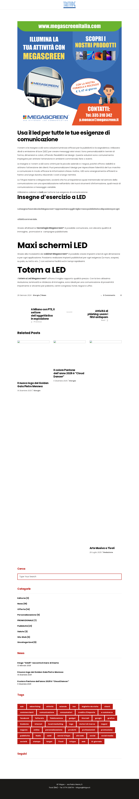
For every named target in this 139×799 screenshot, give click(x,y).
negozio (24, 730)
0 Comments (109, 295)
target (49, 741)
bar (74, 706)
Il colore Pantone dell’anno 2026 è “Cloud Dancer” (68, 373)
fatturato (39, 718)
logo (71, 724)
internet (38, 724)
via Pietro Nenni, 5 (74, 784)
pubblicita (25, 736)
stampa (36, 741)
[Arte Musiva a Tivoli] (106, 442)
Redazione (108, 552)
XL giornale (96, 741)
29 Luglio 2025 (96, 552)
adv (22, 706)
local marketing (55, 724)
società (23, 741)
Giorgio (36, 295)
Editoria (21, 598)
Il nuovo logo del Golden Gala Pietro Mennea (32, 384)
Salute (20, 631)
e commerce (107, 712)
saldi (49, 736)
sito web (80, 736)
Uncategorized (25, 642)
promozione (106, 730)
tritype (72, 741)
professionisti (88, 730)
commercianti (27, 712)
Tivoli (60, 741)
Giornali (85, 718)
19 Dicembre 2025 (24, 390)
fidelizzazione (56, 718)
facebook (24, 718)
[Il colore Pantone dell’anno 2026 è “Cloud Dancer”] (69, 353)
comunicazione (47, 712)
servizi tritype (63, 736)
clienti (107, 706)
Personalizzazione (26, 614)
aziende (63, 706)
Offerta (21, 609)
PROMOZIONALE (25, 620)
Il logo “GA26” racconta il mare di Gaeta (38, 663)
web (83, 741)
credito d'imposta (86, 712)
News (43, 295)
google (98, 718)
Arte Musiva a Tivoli (102, 548)
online (36, 730)
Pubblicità (22, 626)
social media (107, 736)
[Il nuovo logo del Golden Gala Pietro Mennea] (33, 359)
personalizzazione (53, 730)
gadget (72, 718)
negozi (104, 724)
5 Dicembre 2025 (60, 381)
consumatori (66, 712)
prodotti (72, 730)
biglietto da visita (90, 706)
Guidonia (24, 724)
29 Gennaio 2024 (24, 295)
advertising (35, 706)
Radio (38, 736)
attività (49, 706)
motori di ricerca (87, 724)
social (92, 736)
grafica (111, 718)
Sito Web (22, 637)
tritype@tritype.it (83, 787)
